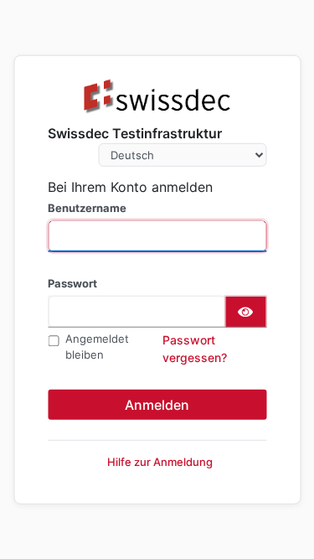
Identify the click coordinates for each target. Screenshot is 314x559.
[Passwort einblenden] (245, 311)
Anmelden (157, 404)
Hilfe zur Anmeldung (160, 461)
